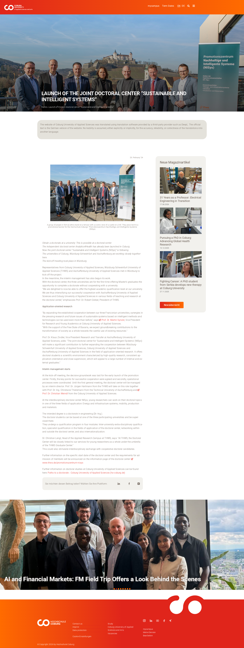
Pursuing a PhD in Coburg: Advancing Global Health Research (176, 241)
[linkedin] (151, 620)
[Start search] (189, 6)
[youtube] (157, 620)
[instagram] (144, 620)
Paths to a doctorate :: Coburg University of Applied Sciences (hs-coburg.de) (86, 472)
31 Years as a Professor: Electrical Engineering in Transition (180, 199)
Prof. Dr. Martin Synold (113, 320)
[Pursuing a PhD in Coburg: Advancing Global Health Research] (181, 221)
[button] (114, 589)
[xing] (170, 620)
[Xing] (138, 484)
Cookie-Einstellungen (82, 636)
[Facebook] (129, 484)
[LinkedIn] (118, 484)
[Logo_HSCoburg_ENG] (18, 6)
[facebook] (164, 620)
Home (44, 107)
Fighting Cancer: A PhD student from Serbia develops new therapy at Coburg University (180, 285)
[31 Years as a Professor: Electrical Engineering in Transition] (181, 180)
